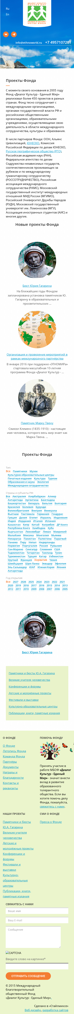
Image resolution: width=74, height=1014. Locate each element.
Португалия (29, 545)
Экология (43, 482)
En (7, 14)
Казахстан (14, 524)
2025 (31, 581)
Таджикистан (16, 552)
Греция (12, 517)
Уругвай (13, 560)
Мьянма (56, 535)
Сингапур (31, 549)
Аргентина (32, 500)
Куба (51, 528)
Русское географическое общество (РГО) (33, 151)
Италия (38, 521)
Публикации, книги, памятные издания (34, 713)
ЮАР (32, 567)
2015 (49, 585)
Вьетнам (13, 514)
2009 (33, 589)
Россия (43, 545)
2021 (62, 581)
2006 (57, 589)
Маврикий (60, 531)
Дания (23, 517)
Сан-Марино (15, 549)
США (57, 549)
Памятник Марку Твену (37, 423)
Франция (26, 560)
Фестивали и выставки (24, 700)
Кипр (26, 524)
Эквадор (47, 563)
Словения (46, 549)
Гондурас (57, 514)
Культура (40, 478)
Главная (7, 66)
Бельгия (47, 503)
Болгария (60, 503)
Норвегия (14, 545)
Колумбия (48, 524)
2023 (46, 581)
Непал (32, 542)
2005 (65, 589)
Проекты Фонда (26, 66)
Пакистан (30, 538)
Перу (23, 542)
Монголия (42, 535)
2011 (18, 589)
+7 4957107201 (58, 42)
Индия (12, 521)
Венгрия (36, 510)
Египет (33, 517)
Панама (13, 542)
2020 (10, 585)
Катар (42, 556)
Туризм (52, 478)
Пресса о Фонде (51, 822)
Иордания (24, 521)
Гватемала (28, 514)
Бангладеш (48, 500)
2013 (65, 585)
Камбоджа (38, 528)
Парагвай (60, 538)
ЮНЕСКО (33, 143)
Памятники (20, 471)
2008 (41, 589)
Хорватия (40, 560)
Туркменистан (16, 556)
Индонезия (60, 517)
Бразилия (14, 507)
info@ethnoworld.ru (29, 42)
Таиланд (47, 552)
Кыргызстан (15, 531)
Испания (50, 521)
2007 (49, 589)
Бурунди (41, 507)
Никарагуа (14, 538)
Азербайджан (36, 496)
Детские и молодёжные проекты (30, 693)
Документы (11, 767)
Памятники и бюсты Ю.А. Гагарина (32, 673)
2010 (26, 589)
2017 (33, 585)
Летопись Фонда (14, 751)
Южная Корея (46, 567)
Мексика (28, 535)
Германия (43, 514)
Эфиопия (60, 563)
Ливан (47, 531)
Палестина (45, 538)
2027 (15, 581)
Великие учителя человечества (29, 680)
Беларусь (34, 503)
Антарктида (15, 500)
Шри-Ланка (32, 563)
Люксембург (32, 531)
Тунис (58, 552)
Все (8, 471)
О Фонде (9, 746)
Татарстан (33, 552)
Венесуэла (50, 510)
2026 (23, 581)
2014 (57, 585)
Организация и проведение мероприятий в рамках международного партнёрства (37, 356)
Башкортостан (17, 503)
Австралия (19, 496)
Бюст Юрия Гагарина (37, 286)
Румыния (56, 545)
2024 (39, 581)
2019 (18, 585)
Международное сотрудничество (28, 485)
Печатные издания (19, 478)
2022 (54, 581)
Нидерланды (47, 542)
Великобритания (18, 510)
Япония (61, 567)
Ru (7, 8)
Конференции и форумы (25, 686)
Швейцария (15, 563)
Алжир (52, 496)
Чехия (53, 560)
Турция (32, 556)
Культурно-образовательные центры (31, 475)
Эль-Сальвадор (17, 567)
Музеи (34, 471)
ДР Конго (62, 524)
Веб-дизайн (33, 1010)
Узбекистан (56, 556)
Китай (35, 524)
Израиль (45, 517)
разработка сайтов (55, 1010)
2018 (26, 585)
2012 (10, 589)
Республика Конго (19, 528)
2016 (41, 585)
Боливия (27, 507)
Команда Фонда (14, 756)
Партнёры (10, 761)
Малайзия (14, 535)
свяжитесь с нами (52, 806)
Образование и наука (21, 482)
